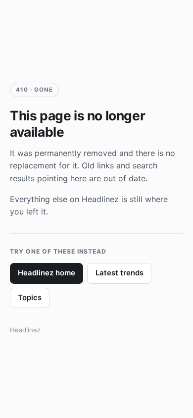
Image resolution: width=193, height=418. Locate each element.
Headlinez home (46, 272)
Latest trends (120, 272)
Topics (30, 297)
